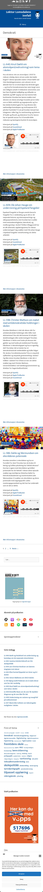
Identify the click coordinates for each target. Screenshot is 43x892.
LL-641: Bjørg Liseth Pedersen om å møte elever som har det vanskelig (21, 682)
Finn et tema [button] (10, 728)
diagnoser (33, 736)
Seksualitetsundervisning (14, 761)
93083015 (32, 5)
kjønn (17, 748)
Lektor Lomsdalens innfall (18, 14)
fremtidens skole (14, 744)
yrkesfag (20, 776)
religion (29, 756)
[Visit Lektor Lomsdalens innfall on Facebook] (29, 2)
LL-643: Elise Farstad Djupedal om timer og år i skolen (21, 673)
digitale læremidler (10, 738)
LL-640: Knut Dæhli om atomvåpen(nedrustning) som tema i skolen (21, 67)
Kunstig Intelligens (28, 748)
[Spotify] (19, 624)
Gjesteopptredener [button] (12, 637)
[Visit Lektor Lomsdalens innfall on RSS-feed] (23, 2)
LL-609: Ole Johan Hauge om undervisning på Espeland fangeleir (21, 206)
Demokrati (8, 735)
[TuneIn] (26, 624)
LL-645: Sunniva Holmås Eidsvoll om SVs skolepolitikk (18, 662)
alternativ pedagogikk (9, 733)
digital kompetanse (32, 738)
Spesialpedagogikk (12, 768)
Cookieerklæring (20, 889)
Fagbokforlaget (26, 602)
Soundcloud (17, 127)
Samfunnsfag (25, 758)
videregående (10, 776)
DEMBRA (27, 733)
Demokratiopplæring (21, 735)
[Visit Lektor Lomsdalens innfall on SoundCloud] (13, 2)
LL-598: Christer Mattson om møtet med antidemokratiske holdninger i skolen (21, 323)
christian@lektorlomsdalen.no (21, 7)
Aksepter (21, 874)
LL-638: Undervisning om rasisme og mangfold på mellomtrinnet (21, 698)
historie (26, 744)
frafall (34, 741)
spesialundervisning (27, 769)
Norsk (30, 754)
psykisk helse (17, 756)
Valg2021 (31, 773)
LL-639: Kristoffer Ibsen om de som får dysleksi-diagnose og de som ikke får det (21, 693)
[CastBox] (26, 619)
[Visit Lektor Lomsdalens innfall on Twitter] (26, 2)
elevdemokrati (17, 741)
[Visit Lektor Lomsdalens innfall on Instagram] (20, 2)
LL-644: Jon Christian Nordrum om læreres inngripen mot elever (19, 668)
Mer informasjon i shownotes (13, 174)
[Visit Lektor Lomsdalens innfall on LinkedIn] (17, 2)
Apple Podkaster (19, 129)
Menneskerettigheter (10, 754)
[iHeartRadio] (32, 624)
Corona (22, 733)
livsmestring (7, 751)
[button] (40, 856)
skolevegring (34, 766)
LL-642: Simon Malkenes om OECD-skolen (19, 677)
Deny (21, 879)
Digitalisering (21, 738)
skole (27, 762)
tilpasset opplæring (16, 772)
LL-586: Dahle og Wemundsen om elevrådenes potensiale (29, 516)
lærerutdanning (20, 750)
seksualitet (35, 759)
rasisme (24, 756)
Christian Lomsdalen (18, 5)
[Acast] (7, 619)
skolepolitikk (11, 765)
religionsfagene (8, 759)
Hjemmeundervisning (9, 748)
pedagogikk (8, 756)
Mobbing (24, 753)
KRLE (21, 747)
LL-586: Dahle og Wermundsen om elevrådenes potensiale (20, 454)
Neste (15, 548)
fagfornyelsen (27, 741)
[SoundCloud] (13, 624)
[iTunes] (32, 619)
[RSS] (7, 624)
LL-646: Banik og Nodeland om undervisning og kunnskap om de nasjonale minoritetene (21, 657)
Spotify (15, 124)
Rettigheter (16, 759)
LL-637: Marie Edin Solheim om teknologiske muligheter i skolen (20, 704)
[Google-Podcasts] (19, 619)
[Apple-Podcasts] (13, 619)
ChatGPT (17, 733)
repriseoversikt (22, 716)
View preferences (21, 884)
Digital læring (8, 741)
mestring (19, 754)
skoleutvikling (24, 766)
